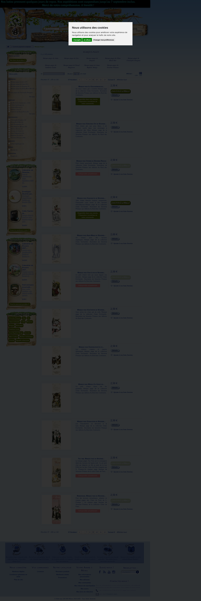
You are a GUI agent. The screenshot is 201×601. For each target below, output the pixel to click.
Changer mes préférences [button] (103, 40)
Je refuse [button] (87, 40)
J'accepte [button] (77, 40)
